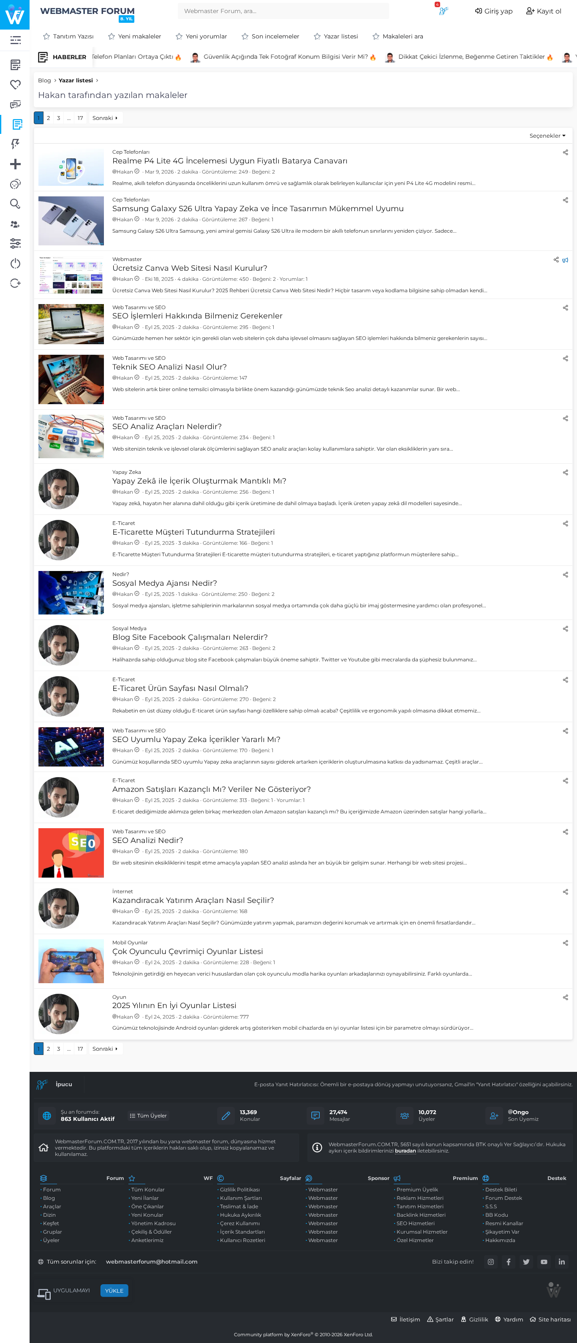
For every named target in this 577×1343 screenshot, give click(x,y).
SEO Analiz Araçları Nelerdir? (167, 426)
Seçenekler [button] (545, 135)
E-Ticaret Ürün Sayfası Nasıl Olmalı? (180, 688)
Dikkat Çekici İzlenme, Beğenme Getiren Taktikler (462, 56)
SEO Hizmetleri (416, 1223)
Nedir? (120, 574)
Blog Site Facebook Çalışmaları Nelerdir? (190, 637)
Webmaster (127, 259)
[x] (526, 1262)
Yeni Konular (147, 1215)
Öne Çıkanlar (147, 1206)
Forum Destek (503, 1198)
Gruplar (52, 1232)
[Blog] (15, 124)
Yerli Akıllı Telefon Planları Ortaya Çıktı (107, 56)
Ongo (521, 1112)
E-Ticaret (123, 523)
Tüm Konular (148, 1189)
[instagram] (491, 1262)
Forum (52, 1189)
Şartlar (444, 1319)
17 (80, 117)
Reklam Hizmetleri (420, 1198)
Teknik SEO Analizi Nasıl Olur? (169, 367)
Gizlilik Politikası (240, 1189)
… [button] (69, 117)
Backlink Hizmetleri (421, 1215)
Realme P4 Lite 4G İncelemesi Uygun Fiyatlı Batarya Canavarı (230, 161)
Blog (49, 1198)
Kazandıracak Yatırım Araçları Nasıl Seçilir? (193, 900)
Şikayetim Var (502, 1232)
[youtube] (544, 1262)
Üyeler (51, 1240)
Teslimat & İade (239, 1206)
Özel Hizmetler (415, 1240)
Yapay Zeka (126, 472)
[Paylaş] (566, 152)
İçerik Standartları (242, 1232)
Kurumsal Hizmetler (422, 1232)
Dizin (49, 1215)
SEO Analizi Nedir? (147, 840)
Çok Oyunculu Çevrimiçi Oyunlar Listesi (187, 951)
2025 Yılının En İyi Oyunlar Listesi (174, 1005)
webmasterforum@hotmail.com (152, 1261)
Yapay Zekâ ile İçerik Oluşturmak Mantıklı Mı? (199, 481)
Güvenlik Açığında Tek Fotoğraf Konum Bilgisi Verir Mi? (276, 56)
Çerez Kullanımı (240, 1223)
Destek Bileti (501, 1189)
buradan (405, 1150)
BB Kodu (496, 1215)
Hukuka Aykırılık (240, 1215)
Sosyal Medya (129, 628)
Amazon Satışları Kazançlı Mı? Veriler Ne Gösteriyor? (211, 789)
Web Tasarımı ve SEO (139, 307)
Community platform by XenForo (303, 1335)
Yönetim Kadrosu (153, 1223)
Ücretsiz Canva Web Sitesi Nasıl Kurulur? (189, 268)
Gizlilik (478, 1319)
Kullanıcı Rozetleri (242, 1240)
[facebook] (508, 1262)
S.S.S (491, 1206)
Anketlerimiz (147, 1240)
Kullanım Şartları (241, 1198)
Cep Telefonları (131, 152)
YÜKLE (114, 1290)
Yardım (513, 1319)
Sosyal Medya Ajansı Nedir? (164, 583)
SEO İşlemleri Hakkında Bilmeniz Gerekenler (197, 316)
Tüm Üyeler (152, 1115)
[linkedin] (562, 1262)
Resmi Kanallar (504, 1223)
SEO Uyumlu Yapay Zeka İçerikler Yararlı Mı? (196, 739)
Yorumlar (291, 279)
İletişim (410, 1319)
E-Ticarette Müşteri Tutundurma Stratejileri (193, 532)
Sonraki (103, 117)
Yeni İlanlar (145, 1198)
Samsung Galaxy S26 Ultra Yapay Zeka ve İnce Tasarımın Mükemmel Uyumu (258, 208)
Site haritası (555, 1319)
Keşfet (51, 1223)
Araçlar (52, 1206)
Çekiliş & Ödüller (151, 1232)
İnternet (122, 891)
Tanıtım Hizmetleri (420, 1206)
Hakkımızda (500, 1240)
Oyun (119, 997)
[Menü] (15, 40)
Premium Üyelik (417, 1189)
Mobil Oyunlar (130, 942)
